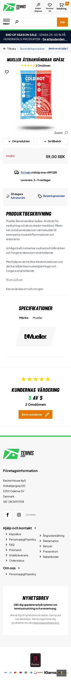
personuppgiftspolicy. (46, 622)
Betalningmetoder (54, 196)
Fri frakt (26, 172)
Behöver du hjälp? (58, 48)
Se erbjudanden (55, 39)
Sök (62, 22)
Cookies (31, 514)
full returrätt (18, 197)
